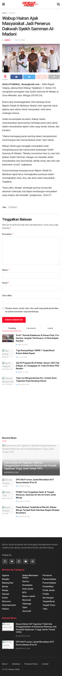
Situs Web (7, 295)
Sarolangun (48, 598)
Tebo (45, 609)
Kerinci (25, 581)
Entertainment (9, 605)
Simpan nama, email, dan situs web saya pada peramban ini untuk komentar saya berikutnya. (32, 310)
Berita (5, 586)
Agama (5, 575)
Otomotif (26, 611)
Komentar (8, 234)
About (4, 664)
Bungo (5, 590)
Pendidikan (48, 586)
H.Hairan (13, 207)
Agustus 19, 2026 (23, 501)
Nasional (26, 600)
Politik (46, 594)
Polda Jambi (49, 590)
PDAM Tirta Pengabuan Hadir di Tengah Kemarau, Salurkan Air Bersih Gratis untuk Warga (36, 495)
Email (5, 282)
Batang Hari (7, 583)
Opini (24, 607)
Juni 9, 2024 (20, 40)
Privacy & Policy (31, 664)
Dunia (5, 598)
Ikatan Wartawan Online (30, 576)
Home (4, 13)
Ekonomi (6, 601)
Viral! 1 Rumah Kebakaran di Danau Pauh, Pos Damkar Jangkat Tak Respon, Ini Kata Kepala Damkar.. (37, 338)
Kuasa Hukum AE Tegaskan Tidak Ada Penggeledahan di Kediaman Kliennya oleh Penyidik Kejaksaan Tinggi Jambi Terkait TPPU (30, 465)
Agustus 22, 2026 (23, 486)
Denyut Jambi (14, 669)
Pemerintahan (49, 579)
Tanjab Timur (49, 605)
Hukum (5, 609)
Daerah (12, 13)
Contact (45, 664)
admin (7, 40)
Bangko (6, 579)
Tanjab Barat (49, 601)
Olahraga (26, 604)
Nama (6, 270)
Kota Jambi (27, 589)
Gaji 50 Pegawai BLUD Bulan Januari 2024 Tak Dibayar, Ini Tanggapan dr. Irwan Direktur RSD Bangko (37, 366)
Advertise (16, 664)
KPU (24, 592)
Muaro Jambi (28, 596)
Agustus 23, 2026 (12, 472)
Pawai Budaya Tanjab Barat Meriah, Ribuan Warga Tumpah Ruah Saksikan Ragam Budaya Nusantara (37, 510)
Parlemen (47, 575)
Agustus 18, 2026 (23, 516)
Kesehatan (27, 585)
